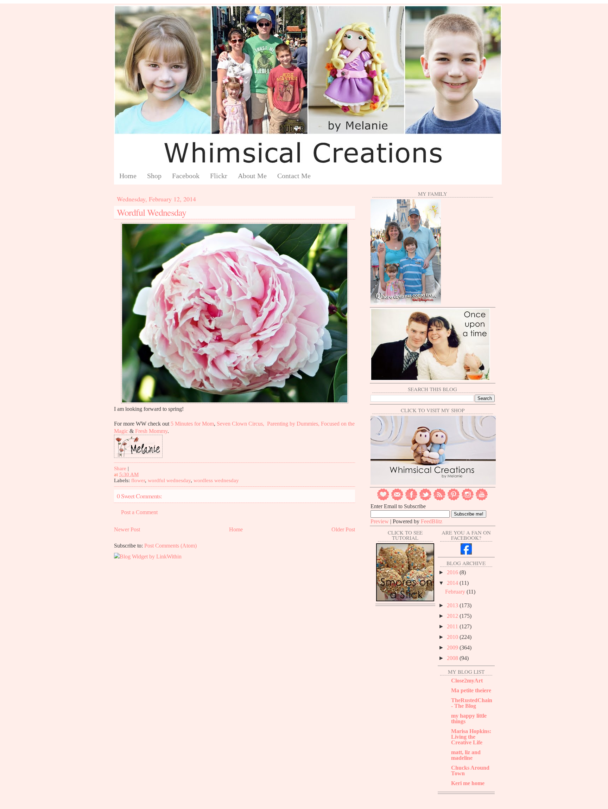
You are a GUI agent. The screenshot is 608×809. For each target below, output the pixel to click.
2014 (453, 583)
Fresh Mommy (151, 431)
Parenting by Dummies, (293, 424)
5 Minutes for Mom (192, 424)
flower (138, 480)
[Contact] (397, 499)
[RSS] (439, 499)
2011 (453, 626)
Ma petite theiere (471, 690)
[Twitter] (425, 499)
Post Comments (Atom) (170, 546)
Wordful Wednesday (151, 212)
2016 (453, 572)
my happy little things (469, 718)
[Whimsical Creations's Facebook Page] (466, 553)
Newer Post (127, 529)
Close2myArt (467, 681)
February (456, 592)
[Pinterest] (453, 499)
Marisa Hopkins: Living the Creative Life (471, 736)
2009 (453, 648)
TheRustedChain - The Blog (471, 703)
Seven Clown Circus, (240, 424)
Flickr (218, 176)
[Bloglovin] (383, 499)
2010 (453, 637)
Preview (379, 521)
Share (120, 468)
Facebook (186, 176)
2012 (453, 616)
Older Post (343, 529)
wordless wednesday (216, 480)
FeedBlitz (431, 521)
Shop (154, 176)
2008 (453, 658)
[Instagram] (467, 499)
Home (128, 176)
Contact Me (294, 176)
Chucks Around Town (470, 770)
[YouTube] (481, 499)
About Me (252, 176)
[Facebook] (411, 499)
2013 (453, 605)
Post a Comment (139, 512)
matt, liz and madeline (466, 755)
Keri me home (467, 783)
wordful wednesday (169, 480)
